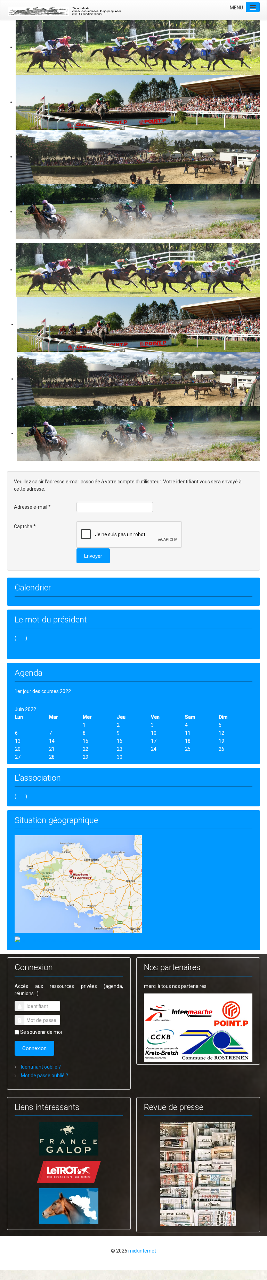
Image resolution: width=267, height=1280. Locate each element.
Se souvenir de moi (41, 1032)
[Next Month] (31, 702)
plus (20, 638)
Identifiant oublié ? (40, 1067)
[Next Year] (26, 702)
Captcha (25, 526)
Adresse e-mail (32, 507)
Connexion (34, 1048)
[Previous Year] (17, 702)
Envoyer (93, 556)
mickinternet (142, 1251)
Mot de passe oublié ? (44, 1075)
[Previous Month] (21, 702)
